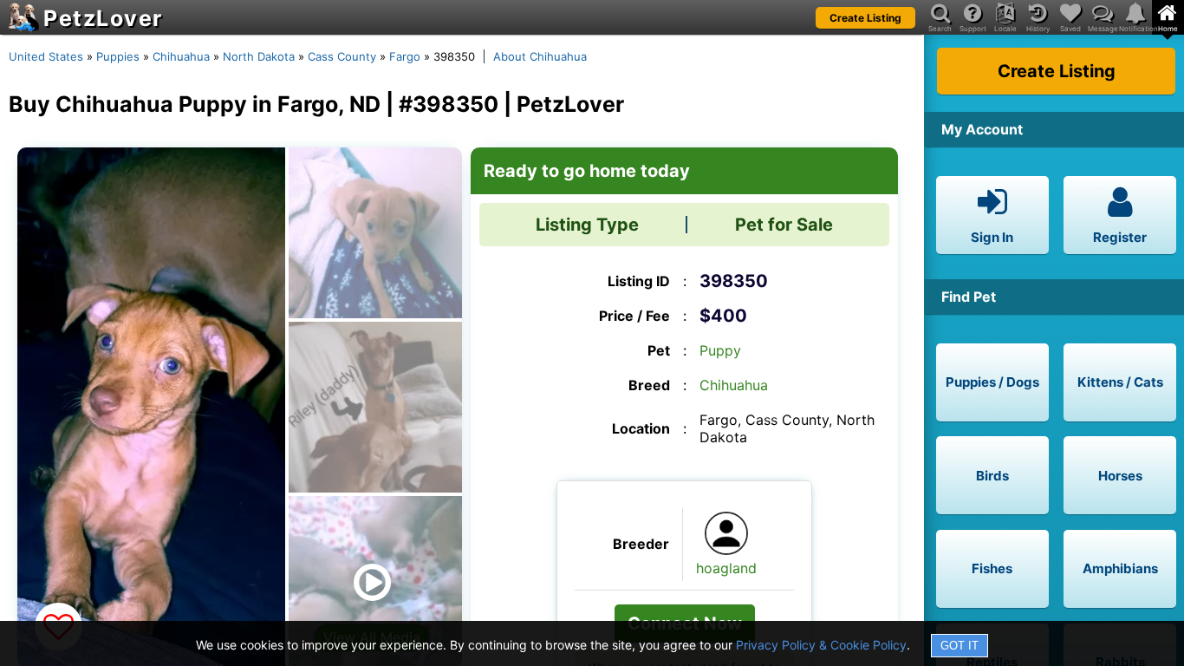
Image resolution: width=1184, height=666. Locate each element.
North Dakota (259, 56)
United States (46, 56)
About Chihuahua (540, 56)
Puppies (118, 56)
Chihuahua (181, 56)
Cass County (342, 56)
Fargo (404, 56)
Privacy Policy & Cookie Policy (821, 644)
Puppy (720, 350)
